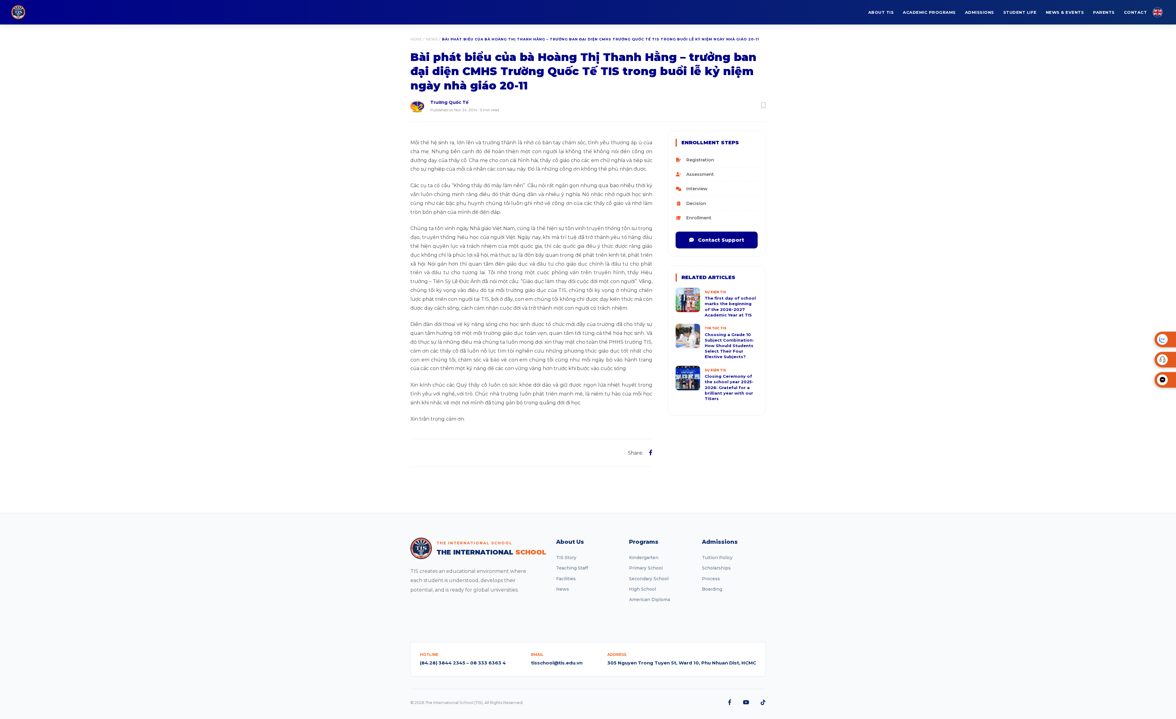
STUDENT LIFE (1020, 12)
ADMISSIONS (979, 12)
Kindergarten (643, 557)
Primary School (646, 568)
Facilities (566, 578)
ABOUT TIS (881, 12)
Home (416, 39)
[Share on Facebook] (650, 452)
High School (642, 589)
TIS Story (566, 557)
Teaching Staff (572, 568)
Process (711, 578)
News (432, 39)
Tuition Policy (717, 557)
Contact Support (720, 240)
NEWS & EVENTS (1065, 12)
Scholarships (716, 568)
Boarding (712, 589)
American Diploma (649, 599)
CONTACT (1135, 12)
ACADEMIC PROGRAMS (929, 12)
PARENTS (1104, 12)
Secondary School (649, 578)
